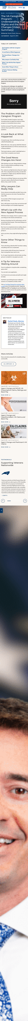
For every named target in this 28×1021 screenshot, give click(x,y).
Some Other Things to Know (10, 67)
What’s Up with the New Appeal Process (11, 63)
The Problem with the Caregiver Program (11, 48)
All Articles (8, 364)
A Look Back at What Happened (11, 52)
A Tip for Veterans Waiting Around (9, 70)
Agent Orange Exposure (13, 386)
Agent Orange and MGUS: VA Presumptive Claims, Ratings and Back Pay (13, 390)
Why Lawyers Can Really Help (10, 59)
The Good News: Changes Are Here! (10, 56)
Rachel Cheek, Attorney (16, 321)
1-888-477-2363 (20, 1)
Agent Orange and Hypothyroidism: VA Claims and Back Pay (13, 417)
